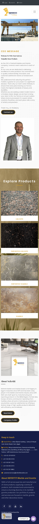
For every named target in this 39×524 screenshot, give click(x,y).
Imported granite (19, 251)
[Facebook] (4, 506)
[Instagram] (10, 506)
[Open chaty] (33, 518)
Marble (19, 316)
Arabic (20, 2)
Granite (19, 219)
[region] (19, 30)
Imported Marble (19, 284)
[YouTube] (15, 506)
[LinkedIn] (21, 506)
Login (5, 2)
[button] (15, 39)
